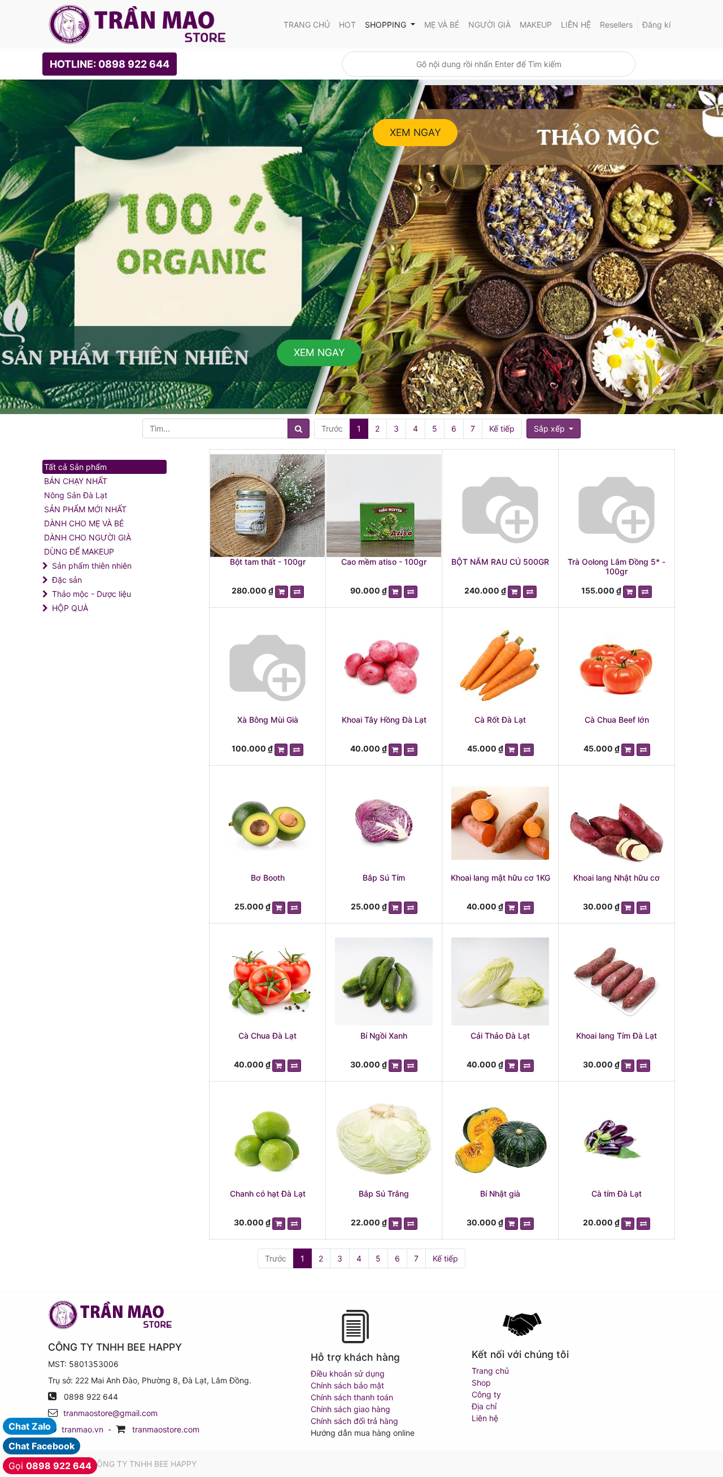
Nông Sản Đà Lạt (75, 495)
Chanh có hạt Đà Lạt (268, 1193)
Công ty (486, 1394)
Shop (481, 1382)
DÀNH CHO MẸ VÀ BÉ (84, 523)
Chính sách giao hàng (350, 1409)
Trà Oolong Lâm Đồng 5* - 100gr (616, 566)
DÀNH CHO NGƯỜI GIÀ (87, 537)
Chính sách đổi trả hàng (354, 1421)
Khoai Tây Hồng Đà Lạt (384, 719)
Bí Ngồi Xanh (383, 1035)
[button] (553, 428)
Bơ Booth (268, 877)
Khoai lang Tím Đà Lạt (616, 1035)
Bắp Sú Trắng (384, 1193)
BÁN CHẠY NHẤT (75, 481)
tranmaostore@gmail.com (110, 1413)
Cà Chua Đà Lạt (267, 1035)
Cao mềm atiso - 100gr (383, 561)
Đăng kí (656, 24)
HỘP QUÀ (70, 608)
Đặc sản (67, 579)
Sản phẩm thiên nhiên (92, 565)
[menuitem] (306, 24)
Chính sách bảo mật (347, 1385)
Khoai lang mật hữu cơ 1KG (500, 877)
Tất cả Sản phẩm (75, 467)
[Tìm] (299, 428)
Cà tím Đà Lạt (616, 1193)
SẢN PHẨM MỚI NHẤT (85, 509)
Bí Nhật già (500, 1193)
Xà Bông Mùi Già (267, 719)
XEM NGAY (415, 132)
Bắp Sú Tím (384, 877)
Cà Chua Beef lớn (617, 719)
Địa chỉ (484, 1406)
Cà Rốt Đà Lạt (500, 719)
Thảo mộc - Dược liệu (91, 594)
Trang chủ (490, 1370)
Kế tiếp (502, 428)
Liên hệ (485, 1418)
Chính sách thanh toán (352, 1397)
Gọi (50, 1465)
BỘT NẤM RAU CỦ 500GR (500, 561)
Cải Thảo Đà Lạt (500, 1035)
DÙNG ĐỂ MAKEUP (79, 551)
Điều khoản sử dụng (348, 1373)
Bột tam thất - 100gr (268, 561)
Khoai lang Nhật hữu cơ (616, 877)
